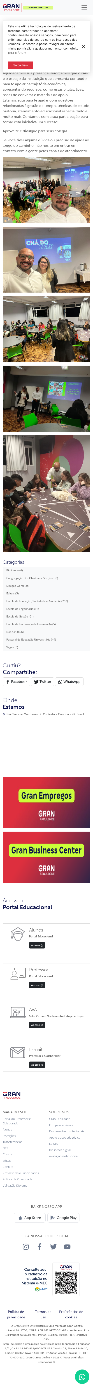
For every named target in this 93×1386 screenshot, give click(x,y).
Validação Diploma (15, 1185)
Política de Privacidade (17, 1179)
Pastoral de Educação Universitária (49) (31, 639)
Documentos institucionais (66, 1131)
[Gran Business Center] (46, 856)
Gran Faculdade (59, 1119)
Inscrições (9, 1136)
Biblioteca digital (60, 1150)
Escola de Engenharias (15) (23, 609)
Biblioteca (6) (14, 570)
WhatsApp (72, 681)
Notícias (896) (15, 632)
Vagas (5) (12, 647)
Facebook (18, 681)
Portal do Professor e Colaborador (17, 1121)
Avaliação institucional (63, 1156)
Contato (8, 1167)
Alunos (7, 1129)
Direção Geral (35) (18, 586)
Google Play (67, 1218)
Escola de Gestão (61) (20, 616)
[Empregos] (46, 801)
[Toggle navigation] (84, 7)
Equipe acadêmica (61, 1125)
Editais (7, 1161)
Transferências (12, 1142)
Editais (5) (12, 593)
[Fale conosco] (82, 1376)
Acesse (36, 945)
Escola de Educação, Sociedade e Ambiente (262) (37, 601)
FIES (5, 1148)
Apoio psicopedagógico (64, 1137)
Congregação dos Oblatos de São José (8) (32, 578)
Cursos (7, 1154)
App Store (32, 1218)
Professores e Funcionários (21, 1173)
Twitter (45, 681)
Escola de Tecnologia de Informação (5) (31, 624)
